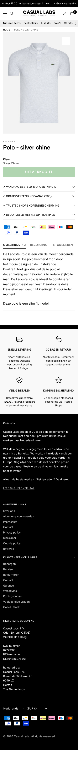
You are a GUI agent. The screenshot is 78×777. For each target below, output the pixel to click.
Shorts (68, 23)
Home (6, 30)
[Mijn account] (65, 13)
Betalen (8, 569)
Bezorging (38, 245)
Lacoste (9, 141)
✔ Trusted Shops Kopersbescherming (31, 205)
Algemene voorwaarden (18, 516)
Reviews (8, 548)
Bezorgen (9, 563)
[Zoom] (66, 41)
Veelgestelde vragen (16, 601)
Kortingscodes (12, 596)
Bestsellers (31, 23)
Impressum (10, 521)
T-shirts (46, 23)
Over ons (9, 511)
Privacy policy (12, 532)
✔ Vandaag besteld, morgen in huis (29, 186)
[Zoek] (11, 13)
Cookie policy (12, 543)
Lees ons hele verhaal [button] (19, 488)
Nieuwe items (12, 23)
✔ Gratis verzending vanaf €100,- (27, 196)
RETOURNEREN (62, 245)
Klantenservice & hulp (20, 557)
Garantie (8, 585)
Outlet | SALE (11, 607)
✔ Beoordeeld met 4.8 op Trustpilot (30, 214)
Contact (8, 527)
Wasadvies (10, 590)
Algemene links (14, 504)
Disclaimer (9, 538)
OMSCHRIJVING (14, 245)
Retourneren (11, 574)
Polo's (57, 23)
